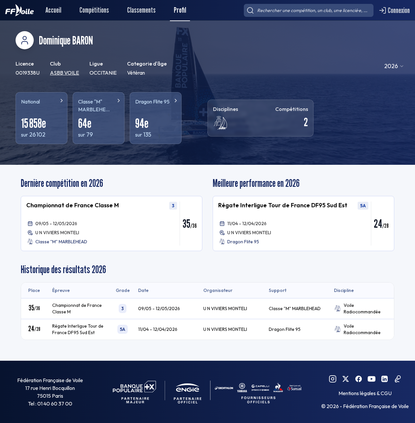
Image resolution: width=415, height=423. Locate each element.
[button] (111, 223)
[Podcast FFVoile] (397, 379)
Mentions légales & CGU (365, 393)
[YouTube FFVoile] (371, 379)
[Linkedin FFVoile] (384, 379)
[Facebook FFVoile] (358, 379)
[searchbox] (309, 10)
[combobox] (394, 66)
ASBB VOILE (64, 72)
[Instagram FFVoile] (332, 379)
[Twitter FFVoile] (345, 379)
